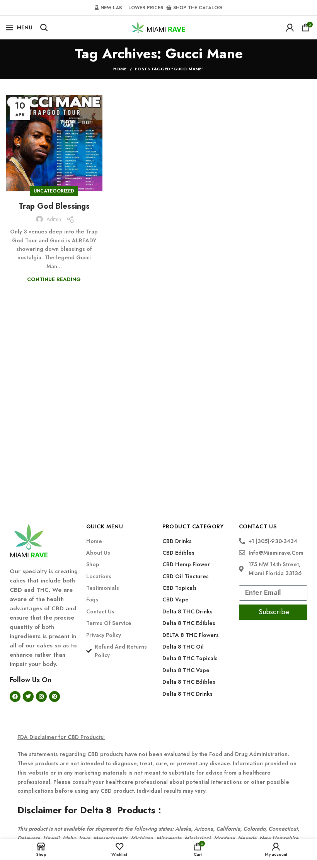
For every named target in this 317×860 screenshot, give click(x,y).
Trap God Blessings (54, 206)
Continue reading (54, 279)
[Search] (44, 27)
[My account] (290, 27)
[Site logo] (158, 27)
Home (119, 69)
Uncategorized (54, 190)
